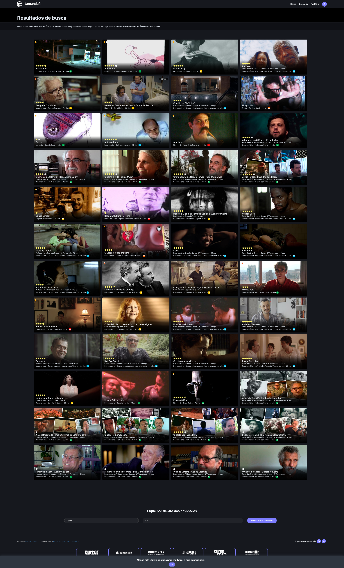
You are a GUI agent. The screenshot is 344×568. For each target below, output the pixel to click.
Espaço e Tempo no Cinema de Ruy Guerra (264, 434)
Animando (109, 68)
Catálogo (303, 4)
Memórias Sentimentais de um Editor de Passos (128, 105)
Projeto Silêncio (181, 400)
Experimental (109, 145)
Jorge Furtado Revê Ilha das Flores (259, 177)
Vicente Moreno (278, 71)
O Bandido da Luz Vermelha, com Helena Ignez (128, 324)
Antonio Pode (111, 142)
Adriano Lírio (49, 219)
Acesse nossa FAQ (33, 541)
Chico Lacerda (55, 329)
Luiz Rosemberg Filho (126, 255)
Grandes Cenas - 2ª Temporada (266, 69)
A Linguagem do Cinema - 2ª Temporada (269, 142)
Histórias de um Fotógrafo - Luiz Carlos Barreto (128, 471)
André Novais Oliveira (53, 71)
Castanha (41, 361)
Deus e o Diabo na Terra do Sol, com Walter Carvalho (200, 213)
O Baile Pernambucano (116, 434)
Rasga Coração (250, 361)
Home (293, 4)
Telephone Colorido (132, 219)
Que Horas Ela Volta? (184, 103)
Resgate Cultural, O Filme (117, 216)
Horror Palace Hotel (114, 400)
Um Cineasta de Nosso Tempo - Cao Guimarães (197, 177)
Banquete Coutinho (46, 105)
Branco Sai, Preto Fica (47, 287)
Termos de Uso (73, 541)
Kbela (176, 250)
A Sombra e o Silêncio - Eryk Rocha (260, 140)
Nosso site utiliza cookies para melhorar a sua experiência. (172, 560)
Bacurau (246, 66)
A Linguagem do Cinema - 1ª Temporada (269, 179)
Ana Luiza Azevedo (264, 71)
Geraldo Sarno (262, 145)
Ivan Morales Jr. (124, 145)
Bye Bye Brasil (111, 361)
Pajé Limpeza (119, 219)
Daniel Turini (118, 108)
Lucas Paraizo (262, 292)
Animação (108, 71)
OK (172, 564)
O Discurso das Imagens (116, 252)
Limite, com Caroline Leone (49, 398)
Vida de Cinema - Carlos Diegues (190, 471)
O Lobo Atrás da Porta (184, 361)
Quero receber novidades (262, 520)
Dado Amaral (187, 71)
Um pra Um (248, 105)
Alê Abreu (51, 145)
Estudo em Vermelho (46, 326)
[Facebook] (319, 541)
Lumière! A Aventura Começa (119, 289)
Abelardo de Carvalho (191, 145)
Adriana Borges (194, 219)
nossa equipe (59, 541)
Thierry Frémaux (125, 292)
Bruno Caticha (188, 403)
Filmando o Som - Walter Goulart (52, 471)
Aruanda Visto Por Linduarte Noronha (261, 398)
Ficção (38, 71)
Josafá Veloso (56, 108)
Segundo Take (190, 216)
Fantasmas (41, 68)
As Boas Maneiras (251, 324)
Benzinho (247, 250)
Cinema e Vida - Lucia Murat (118, 177)
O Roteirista (248, 289)
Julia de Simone (56, 403)
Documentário (247, 71)
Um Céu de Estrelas (183, 324)
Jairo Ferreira (124, 403)
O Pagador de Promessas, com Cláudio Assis (196, 287)
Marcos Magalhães (123, 71)
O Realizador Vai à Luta (185, 434)
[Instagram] (324, 541)
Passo (39, 142)
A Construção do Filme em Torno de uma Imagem (61, 434)
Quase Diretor (43, 216)
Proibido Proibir (43, 250)
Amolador (178, 142)
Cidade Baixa (248, 213)
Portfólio (315, 4)
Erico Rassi (256, 108)
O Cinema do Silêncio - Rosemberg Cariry (57, 177)
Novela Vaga (179, 68)
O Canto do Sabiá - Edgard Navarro (260, 471)
